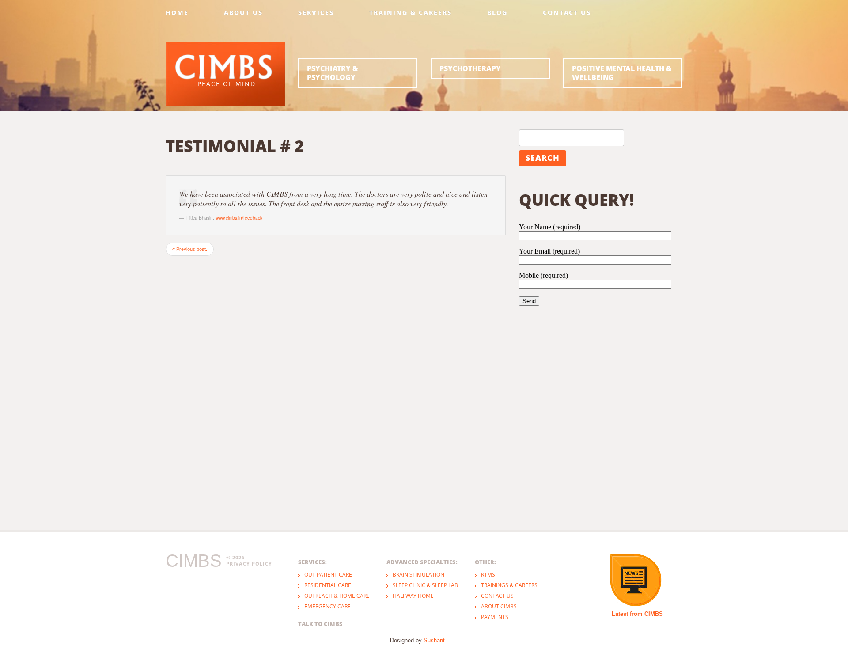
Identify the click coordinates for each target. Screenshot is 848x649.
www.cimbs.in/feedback (239, 217)
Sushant (434, 640)
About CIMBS (499, 606)
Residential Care (327, 585)
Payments (494, 617)
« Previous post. (189, 249)
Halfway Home (413, 596)
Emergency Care (327, 606)
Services (316, 13)
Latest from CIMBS (637, 614)
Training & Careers (410, 13)
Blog (497, 13)
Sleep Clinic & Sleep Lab (425, 585)
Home (177, 13)
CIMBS (194, 560)
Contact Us (567, 13)
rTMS (488, 574)
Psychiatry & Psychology (332, 73)
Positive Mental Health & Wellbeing (622, 73)
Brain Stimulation (418, 574)
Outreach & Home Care (337, 596)
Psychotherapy (470, 68)
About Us (243, 13)
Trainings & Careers (509, 585)
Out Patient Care (328, 574)
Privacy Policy (249, 564)
